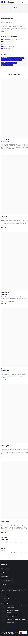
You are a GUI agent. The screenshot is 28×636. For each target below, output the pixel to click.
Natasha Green (5, 521)
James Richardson (5, 140)
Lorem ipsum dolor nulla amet (13, 610)
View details (3, 150)
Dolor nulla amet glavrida (12, 615)
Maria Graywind (5, 445)
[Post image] (3, 607)
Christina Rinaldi (5, 292)
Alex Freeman (4, 216)
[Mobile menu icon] (25, 2)
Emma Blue (4, 368)
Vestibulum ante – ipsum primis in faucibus (16, 606)
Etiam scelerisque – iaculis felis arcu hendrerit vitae (16, 620)
